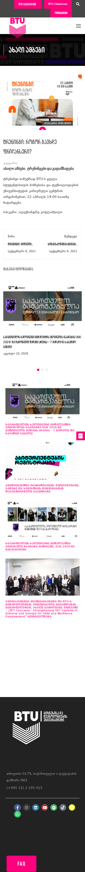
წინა (11, 236)
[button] (38, 370)
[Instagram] (26, 807)
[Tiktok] (63, 807)
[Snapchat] (72, 807)
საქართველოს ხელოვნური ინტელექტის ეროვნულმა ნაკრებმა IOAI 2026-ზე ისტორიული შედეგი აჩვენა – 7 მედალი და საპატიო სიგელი (42, 342)
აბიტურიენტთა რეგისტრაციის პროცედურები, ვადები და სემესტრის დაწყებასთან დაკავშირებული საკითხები (42, 488)
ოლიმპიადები (61, 13)
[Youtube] (44, 807)
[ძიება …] (78, 4)
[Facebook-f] (17, 807)
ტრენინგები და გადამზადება (50, 169)
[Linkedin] (35, 807)
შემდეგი (70, 236)
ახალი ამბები (14, 169)
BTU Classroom (57, 4)
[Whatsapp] (17, 814)
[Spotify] (53, 807)
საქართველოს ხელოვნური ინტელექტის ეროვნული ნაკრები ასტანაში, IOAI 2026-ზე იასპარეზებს (40, 546)
